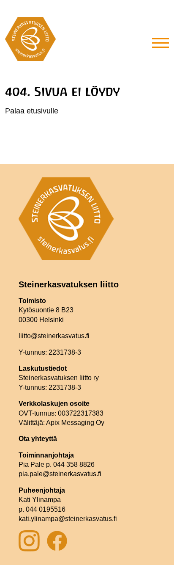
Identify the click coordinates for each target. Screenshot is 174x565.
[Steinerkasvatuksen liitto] (30, 42)
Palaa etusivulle (31, 111)
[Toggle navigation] (160, 42)
